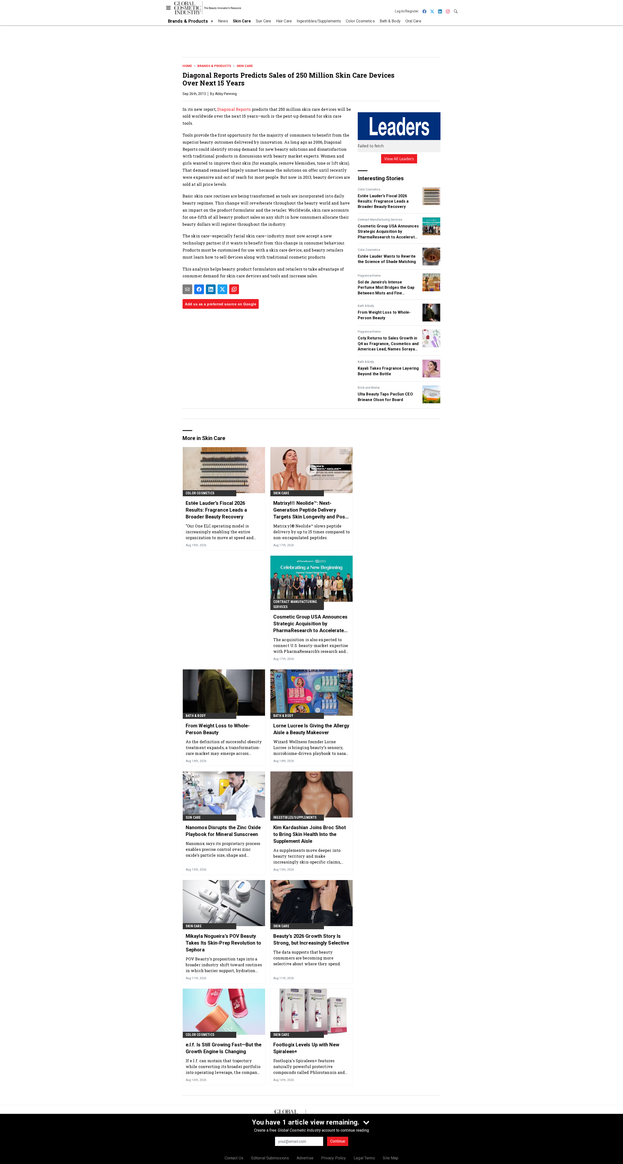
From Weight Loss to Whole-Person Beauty (384, 315)
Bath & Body (366, 306)
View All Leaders (399, 158)
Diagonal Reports (234, 109)
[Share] (199, 289)
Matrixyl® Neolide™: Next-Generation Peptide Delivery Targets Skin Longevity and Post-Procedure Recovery (311, 510)
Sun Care (193, 817)
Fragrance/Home (369, 275)
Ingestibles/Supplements (295, 817)
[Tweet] (222, 289)
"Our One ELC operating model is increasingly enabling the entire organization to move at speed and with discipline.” (220, 531)
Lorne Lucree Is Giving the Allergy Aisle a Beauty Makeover (311, 729)
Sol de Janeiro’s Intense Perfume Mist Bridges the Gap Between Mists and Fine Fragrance (386, 288)
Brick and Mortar (369, 387)
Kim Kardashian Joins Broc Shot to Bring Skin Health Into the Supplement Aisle (309, 834)
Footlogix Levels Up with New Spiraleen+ (306, 1048)
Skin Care (245, 66)
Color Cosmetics (369, 189)
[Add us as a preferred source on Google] (234, 289)
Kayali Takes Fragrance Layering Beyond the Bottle (388, 371)
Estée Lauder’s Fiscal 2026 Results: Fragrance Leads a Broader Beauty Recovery (383, 201)
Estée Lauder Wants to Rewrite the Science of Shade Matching (387, 259)
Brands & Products (214, 66)
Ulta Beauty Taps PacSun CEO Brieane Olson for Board (385, 397)
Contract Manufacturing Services (380, 219)
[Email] (187, 289)
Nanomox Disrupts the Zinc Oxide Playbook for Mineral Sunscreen (223, 831)
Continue (337, 1141)
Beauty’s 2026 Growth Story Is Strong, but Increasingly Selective (311, 939)
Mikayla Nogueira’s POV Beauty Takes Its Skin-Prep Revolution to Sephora (223, 943)
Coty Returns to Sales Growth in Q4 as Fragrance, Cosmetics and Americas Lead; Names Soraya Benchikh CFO (388, 344)
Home (187, 66)
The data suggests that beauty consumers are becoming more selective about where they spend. (307, 957)
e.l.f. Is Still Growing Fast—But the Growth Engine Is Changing (224, 1048)
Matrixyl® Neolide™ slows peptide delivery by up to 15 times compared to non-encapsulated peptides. (311, 531)
